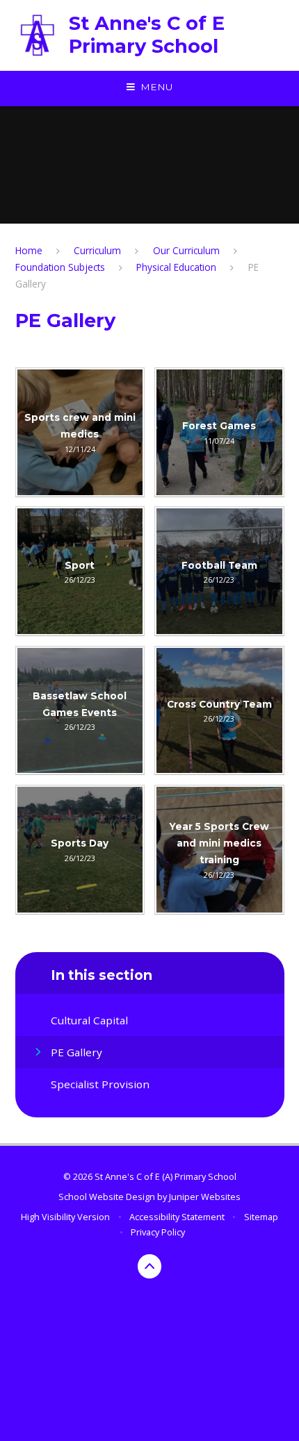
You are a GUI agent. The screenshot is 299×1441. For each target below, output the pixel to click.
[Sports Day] (80, 850)
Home (28, 250)
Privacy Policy (158, 1232)
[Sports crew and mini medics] (80, 432)
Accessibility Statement (177, 1216)
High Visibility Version (65, 1216)
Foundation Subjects (60, 267)
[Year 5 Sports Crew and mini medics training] (219, 850)
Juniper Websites (205, 1196)
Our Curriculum (186, 250)
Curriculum (97, 250)
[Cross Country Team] (219, 711)
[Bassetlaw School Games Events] (80, 711)
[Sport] (80, 571)
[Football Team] (219, 571)
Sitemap (261, 1216)
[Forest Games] (219, 432)
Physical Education (176, 267)
